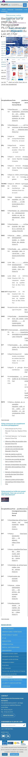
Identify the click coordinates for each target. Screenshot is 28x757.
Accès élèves (5, 665)
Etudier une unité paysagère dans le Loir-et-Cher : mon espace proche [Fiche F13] (18, 253)
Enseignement (7, 650)
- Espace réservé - (8, 628)
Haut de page (5, 420)
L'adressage (6, 686)
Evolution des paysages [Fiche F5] (16, 579)
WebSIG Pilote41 (7, 644)
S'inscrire (24, 725)
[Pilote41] (11, 5)
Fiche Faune (23, 520)
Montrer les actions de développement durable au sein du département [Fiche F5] (18, 215)
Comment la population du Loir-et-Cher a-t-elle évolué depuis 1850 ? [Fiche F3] (18, 202)
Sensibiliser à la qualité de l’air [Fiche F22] (18, 379)
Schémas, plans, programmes (12, 680)
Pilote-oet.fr (17, 31)
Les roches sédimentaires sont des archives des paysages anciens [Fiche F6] (16, 592)
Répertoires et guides (10, 635)
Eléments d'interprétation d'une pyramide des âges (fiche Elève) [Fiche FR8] (14, 474)
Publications (6, 641)
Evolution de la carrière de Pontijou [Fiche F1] (18, 347)
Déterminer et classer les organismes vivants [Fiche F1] (16, 524)
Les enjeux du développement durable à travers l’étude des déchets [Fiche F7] (18, 240)
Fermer (5, 754)
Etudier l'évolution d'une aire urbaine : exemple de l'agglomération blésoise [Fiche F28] (18, 321)
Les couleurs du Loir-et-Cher (9, 674)
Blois (26, 309)
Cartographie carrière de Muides (10, 659)
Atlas (4, 638)
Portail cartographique (10, 647)
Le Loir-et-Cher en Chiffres (11, 683)
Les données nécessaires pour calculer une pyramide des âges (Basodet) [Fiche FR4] (14, 449)
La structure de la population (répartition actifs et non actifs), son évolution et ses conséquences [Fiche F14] (18, 408)
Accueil (4, 9)
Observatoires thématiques (12, 632)
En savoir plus (14, 754)
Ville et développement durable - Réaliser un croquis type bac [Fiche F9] (18, 267)
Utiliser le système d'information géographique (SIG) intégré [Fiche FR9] (14, 482)
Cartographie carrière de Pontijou (10, 656)
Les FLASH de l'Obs (7, 729)
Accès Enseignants (7, 677)
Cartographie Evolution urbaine (10, 653)
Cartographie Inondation (8, 662)
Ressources (6, 625)
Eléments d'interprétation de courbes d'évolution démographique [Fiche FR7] (15, 467)
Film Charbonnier (6, 668)
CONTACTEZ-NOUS (8, 715)
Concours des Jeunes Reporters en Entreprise (13, 671)
